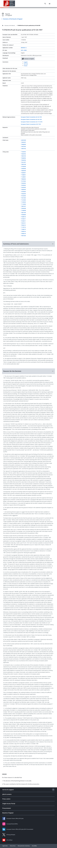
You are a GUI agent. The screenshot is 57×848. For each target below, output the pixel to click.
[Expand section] (53, 789)
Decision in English (29, 58)
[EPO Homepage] (9, 4)
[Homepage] (2, 25)
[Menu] (49, 3)
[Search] (45, 3)
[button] (28, 244)
